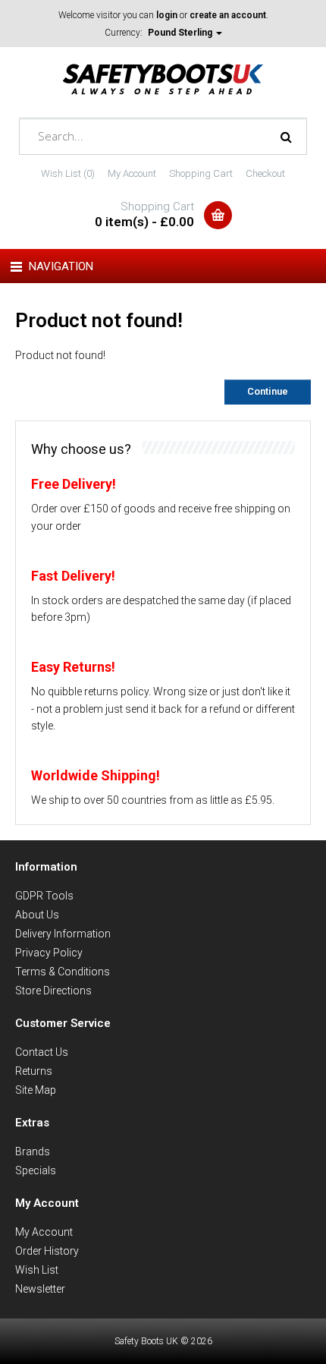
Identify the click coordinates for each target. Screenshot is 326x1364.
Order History (47, 1251)
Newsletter (40, 1289)
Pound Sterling (181, 32)
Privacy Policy (49, 953)
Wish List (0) (68, 173)
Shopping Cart (201, 173)
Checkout (265, 173)
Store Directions (53, 990)
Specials (35, 1170)
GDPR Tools (44, 896)
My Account (132, 173)
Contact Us (41, 1052)
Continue (267, 391)
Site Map (35, 1090)
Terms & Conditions (62, 972)
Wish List (36, 1270)
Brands (32, 1151)
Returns (33, 1071)
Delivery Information (63, 934)
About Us (37, 915)
